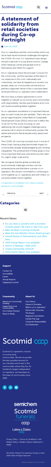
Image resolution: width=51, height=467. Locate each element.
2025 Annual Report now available (22, 242)
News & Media (9, 314)
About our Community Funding (12, 302)
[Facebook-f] (5, 387)
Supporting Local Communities (10, 307)
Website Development (28, 462)
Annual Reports (9, 279)
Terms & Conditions (28, 439)
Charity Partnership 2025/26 (19, 249)
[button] (38, 7)
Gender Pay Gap (32, 319)
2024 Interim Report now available (22, 252)
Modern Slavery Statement (31, 442)
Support (7, 266)
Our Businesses (32, 324)
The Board (30, 313)
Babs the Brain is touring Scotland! (22, 230)
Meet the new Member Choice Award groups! (27, 233)
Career (5, 277)
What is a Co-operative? (36, 307)
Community (9, 296)
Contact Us (7, 271)
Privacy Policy (12, 439)
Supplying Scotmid (10, 282)
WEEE (8, 445)
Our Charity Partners (11, 311)
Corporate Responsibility (36, 322)
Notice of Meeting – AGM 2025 (20, 245)
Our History (30, 301)
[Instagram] (10, 387)
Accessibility (8, 274)
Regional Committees (35, 316)
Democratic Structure (35, 310)
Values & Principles (33, 304)
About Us (30, 296)
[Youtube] (16, 387)
